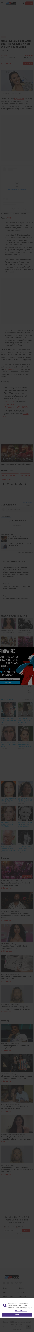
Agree (17, 1314)
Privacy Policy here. (21, 1311)
